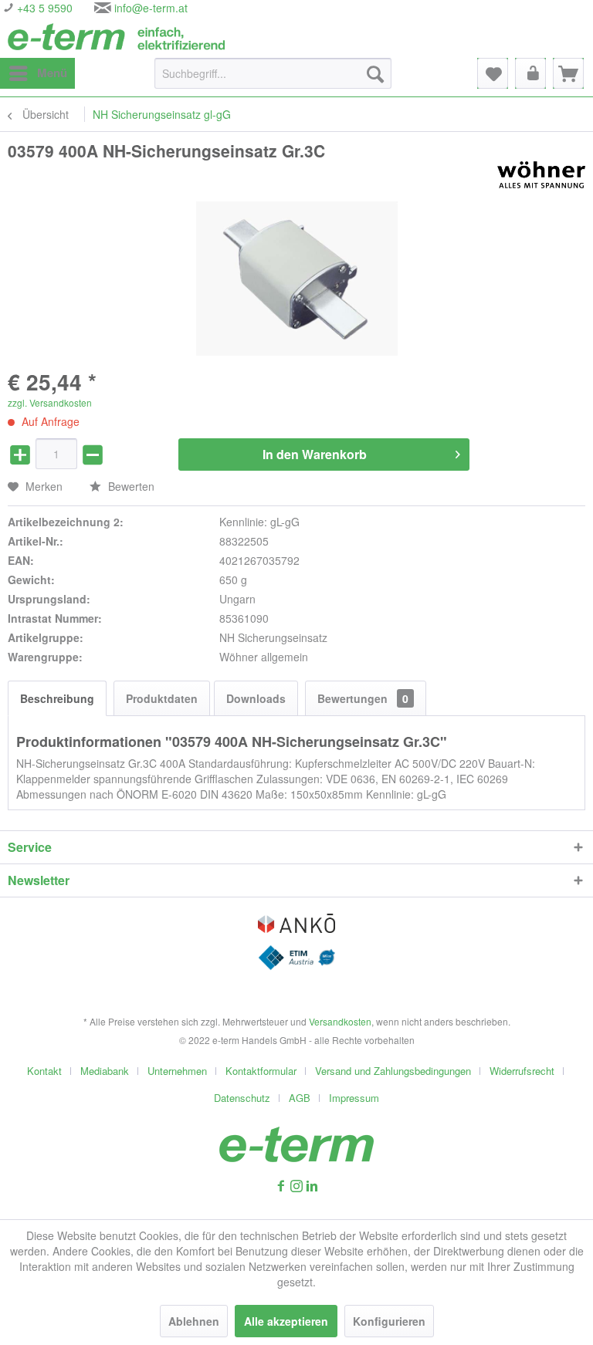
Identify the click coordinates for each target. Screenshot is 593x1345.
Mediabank (104, 1070)
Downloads (256, 698)
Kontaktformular (260, 1070)
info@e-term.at (151, 7)
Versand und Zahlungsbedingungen (393, 1070)
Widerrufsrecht (522, 1070)
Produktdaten (162, 698)
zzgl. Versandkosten (50, 402)
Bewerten (129, 486)
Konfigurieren (389, 1321)
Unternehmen (177, 1070)
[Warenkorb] (568, 73)
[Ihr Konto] (530, 73)
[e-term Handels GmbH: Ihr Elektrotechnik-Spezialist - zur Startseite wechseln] (116, 36)
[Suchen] (375, 73)
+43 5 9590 (43, 7)
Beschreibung (57, 698)
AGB (299, 1097)
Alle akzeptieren (286, 1321)
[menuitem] (37, 73)
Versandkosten (340, 1021)
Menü (52, 72)
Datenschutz (242, 1097)
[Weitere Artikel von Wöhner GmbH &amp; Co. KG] (541, 174)
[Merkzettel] (492, 73)
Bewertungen (362, 698)
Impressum (354, 1097)
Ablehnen (193, 1321)
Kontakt (44, 1070)
